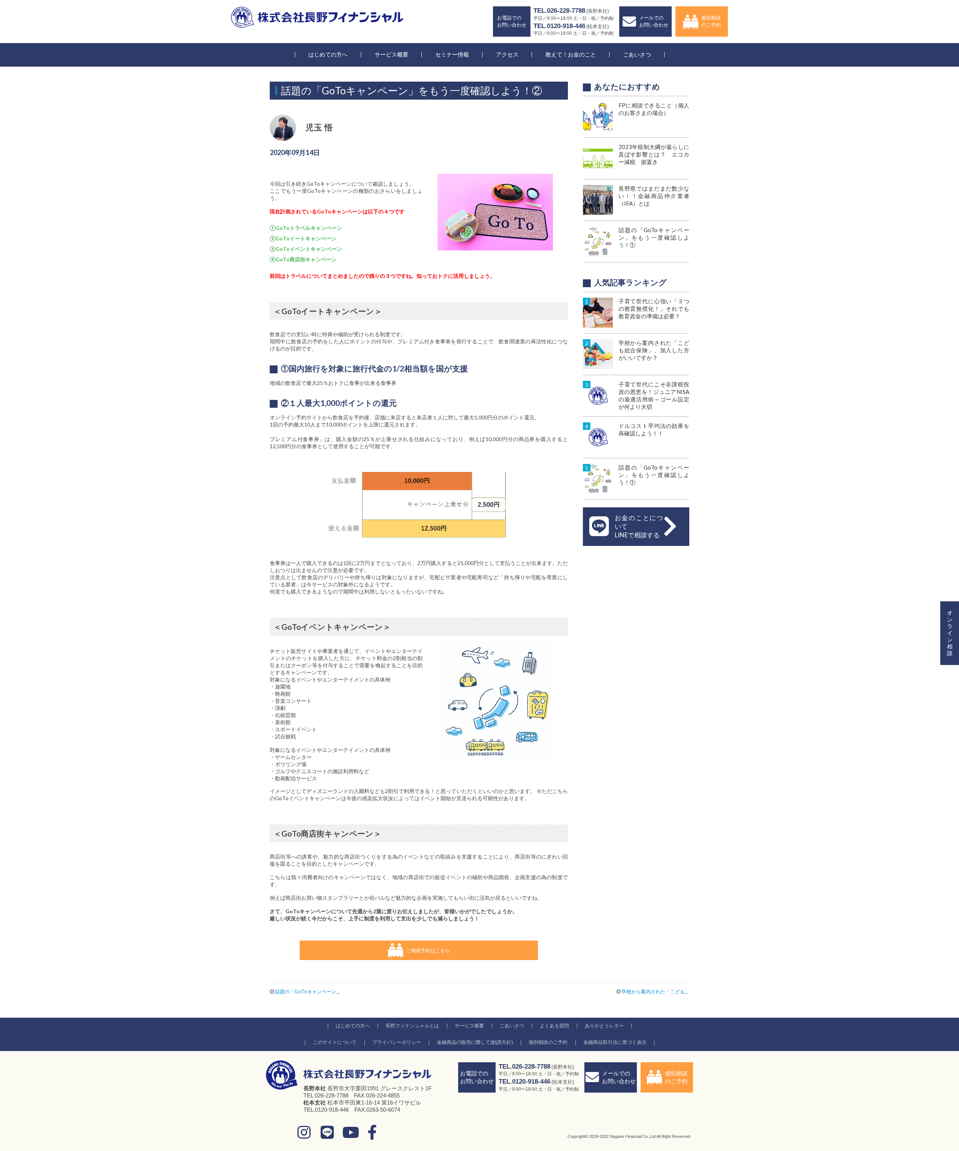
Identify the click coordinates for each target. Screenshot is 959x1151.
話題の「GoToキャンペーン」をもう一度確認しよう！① (337, 991)
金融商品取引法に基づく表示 (615, 1042)
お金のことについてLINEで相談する (639, 526)
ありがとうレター (604, 1026)
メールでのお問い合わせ (653, 21)
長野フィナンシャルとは (412, 1026)
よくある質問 (554, 1026)
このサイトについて (335, 1042)
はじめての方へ (328, 54)
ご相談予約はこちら (428, 950)
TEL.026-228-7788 (559, 10)
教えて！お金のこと (570, 54)
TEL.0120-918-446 (559, 26)
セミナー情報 (452, 54)
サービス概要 (391, 54)
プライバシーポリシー (396, 1042)
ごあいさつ (637, 54)
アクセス (507, 54)
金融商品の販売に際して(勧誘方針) (475, 1042)
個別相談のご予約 (711, 21)
